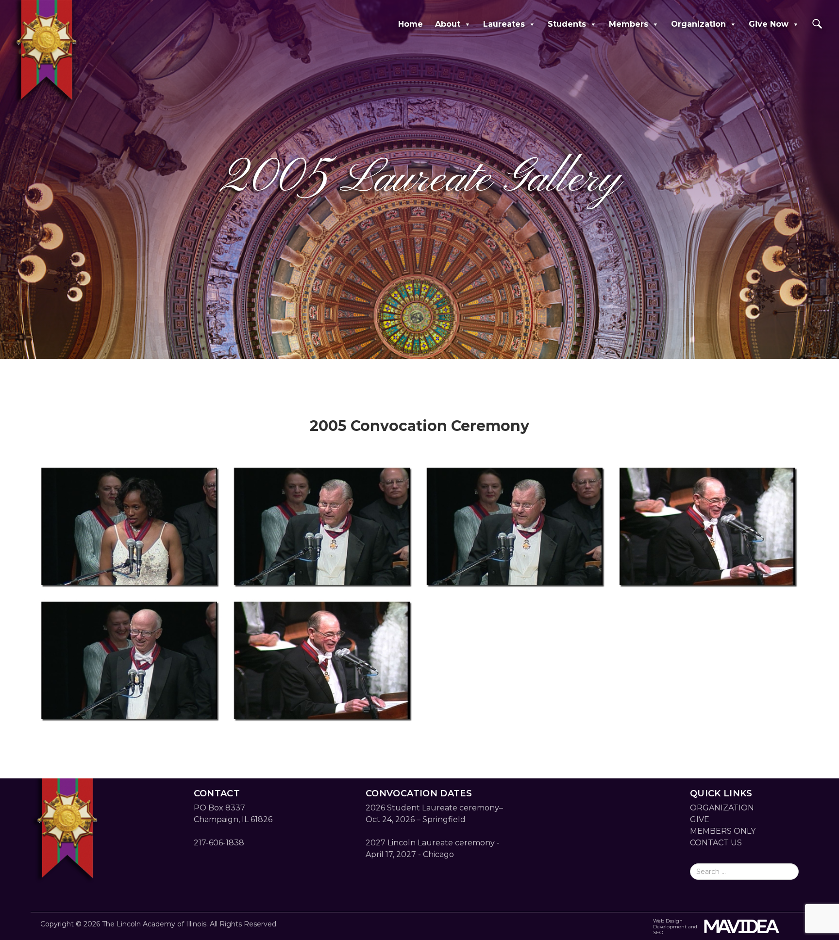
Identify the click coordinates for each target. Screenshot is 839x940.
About (447, 24)
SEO (658, 932)
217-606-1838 (219, 842)
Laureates (504, 24)
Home (410, 24)
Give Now (769, 24)
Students (567, 24)
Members (628, 24)
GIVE (699, 819)
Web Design (668, 921)
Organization (698, 24)
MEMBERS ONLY (722, 831)
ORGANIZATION (722, 807)
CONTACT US (716, 842)
